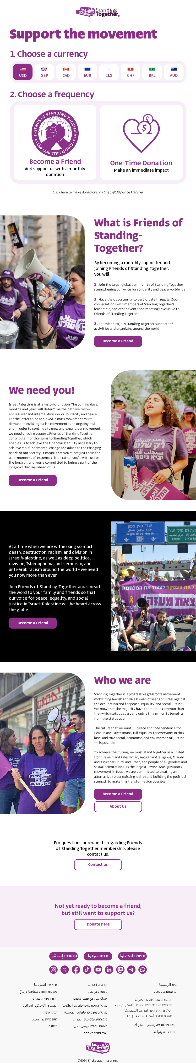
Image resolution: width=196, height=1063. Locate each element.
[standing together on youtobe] (98, 969)
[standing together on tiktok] (87, 969)
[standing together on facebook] (76, 969)
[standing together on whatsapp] (142, 969)
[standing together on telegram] (131, 969)
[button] (132, 956)
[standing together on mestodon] (120, 969)
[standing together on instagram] (53, 969)
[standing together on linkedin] (109, 969)
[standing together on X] (64, 969)
